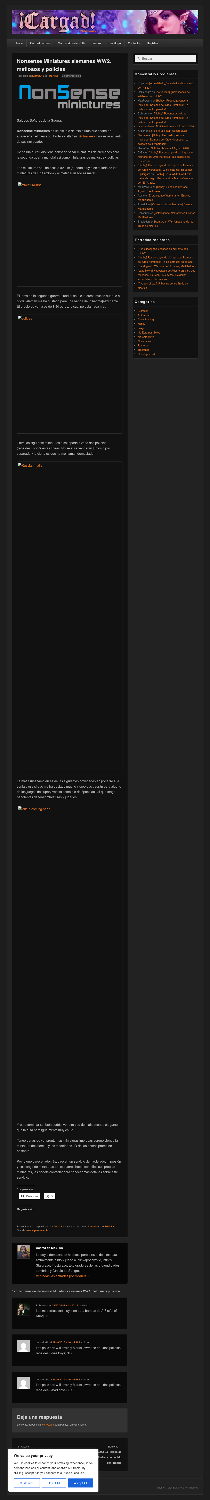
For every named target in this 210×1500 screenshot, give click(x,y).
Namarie (143, 135)
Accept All (80, 1483)
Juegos (96, 43)
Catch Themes (189, 1487)
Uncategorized (146, 354)
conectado (48, 1424)
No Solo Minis (146, 337)
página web (86, 136)
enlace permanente (37, 1230)
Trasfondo (144, 350)
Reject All (54, 1483)
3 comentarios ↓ (71, 76)
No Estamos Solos (149, 332)
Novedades (144, 341)
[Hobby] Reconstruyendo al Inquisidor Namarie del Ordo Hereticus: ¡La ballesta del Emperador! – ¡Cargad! (166, 169)
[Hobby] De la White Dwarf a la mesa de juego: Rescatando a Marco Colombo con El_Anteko (165, 178)
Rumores (143, 345)
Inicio (19, 43)
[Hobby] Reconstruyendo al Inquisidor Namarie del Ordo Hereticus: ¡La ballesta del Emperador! (163, 104)
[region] (53, 1470)
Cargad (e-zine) (40, 43)
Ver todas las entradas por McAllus (63, 1276)
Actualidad (60, 1226)
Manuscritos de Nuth (71, 43)
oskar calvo (145, 126)
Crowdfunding (146, 319)
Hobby (141, 324)
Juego (141, 328)
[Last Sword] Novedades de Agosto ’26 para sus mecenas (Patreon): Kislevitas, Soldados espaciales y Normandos (166, 274)
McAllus (53, 76)
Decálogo (114, 43)
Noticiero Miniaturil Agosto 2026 (175, 126)
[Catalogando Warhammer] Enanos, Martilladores (167, 266)
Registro (152, 43)
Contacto (134, 43)
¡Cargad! (143, 311)
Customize (27, 1483)
